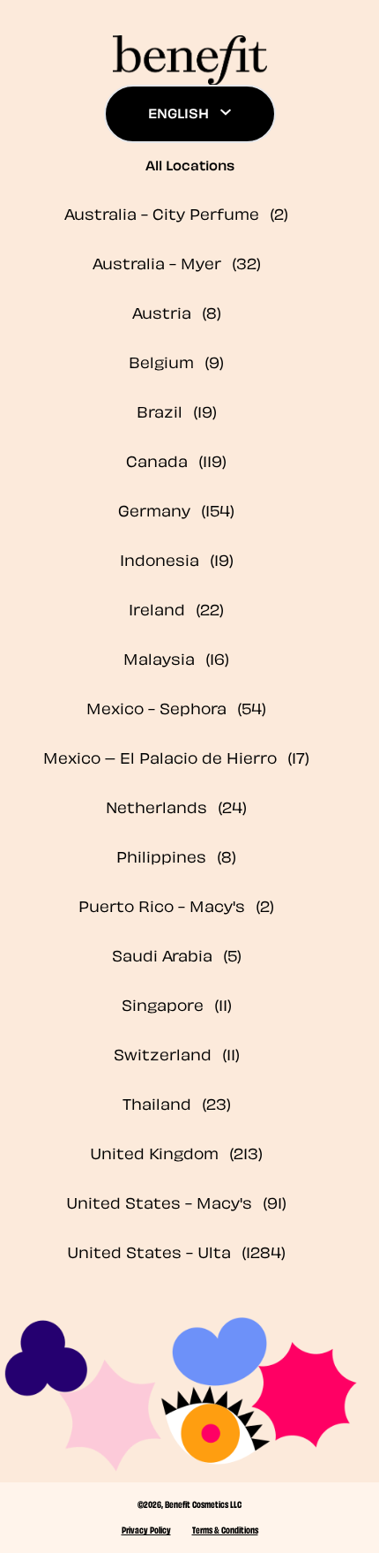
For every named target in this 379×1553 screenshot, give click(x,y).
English (178, 112)
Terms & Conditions (225, 1529)
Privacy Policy (146, 1529)
